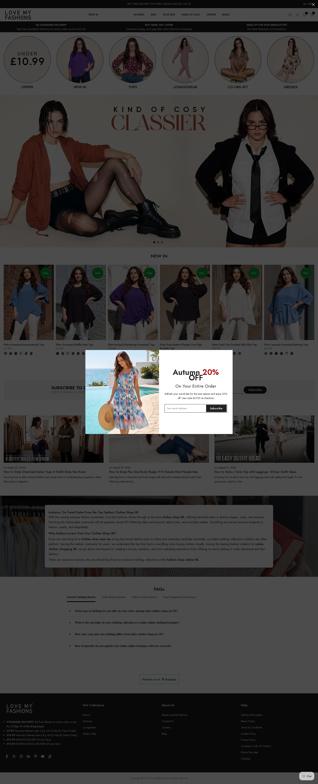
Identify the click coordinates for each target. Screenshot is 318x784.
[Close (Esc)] (313, 4)
